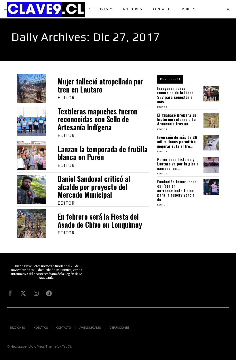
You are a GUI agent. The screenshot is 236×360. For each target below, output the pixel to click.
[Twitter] (23, 293)
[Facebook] (10, 293)
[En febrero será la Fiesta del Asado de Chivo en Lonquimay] (31, 223)
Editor (66, 97)
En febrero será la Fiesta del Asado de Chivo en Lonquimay (100, 220)
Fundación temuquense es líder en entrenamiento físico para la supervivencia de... (177, 190)
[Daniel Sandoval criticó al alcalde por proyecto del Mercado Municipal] (31, 189)
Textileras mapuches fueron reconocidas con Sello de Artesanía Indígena (98, 119)
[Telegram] (49, 293)
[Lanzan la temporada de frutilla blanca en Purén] (31, 155)
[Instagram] (36, 293)
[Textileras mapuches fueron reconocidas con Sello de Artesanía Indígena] (31, 121)
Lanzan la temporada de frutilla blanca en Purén (103, 153)
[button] (228, 9)
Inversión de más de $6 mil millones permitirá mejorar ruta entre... (177, 141)
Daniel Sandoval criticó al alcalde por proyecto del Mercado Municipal (94, 186)
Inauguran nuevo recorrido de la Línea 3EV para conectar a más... (175, 94)
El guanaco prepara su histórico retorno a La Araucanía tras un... (176, 119)
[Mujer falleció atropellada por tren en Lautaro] (31, 88)
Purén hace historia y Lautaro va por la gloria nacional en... (178, 163)
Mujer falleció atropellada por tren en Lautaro (100, 85)
